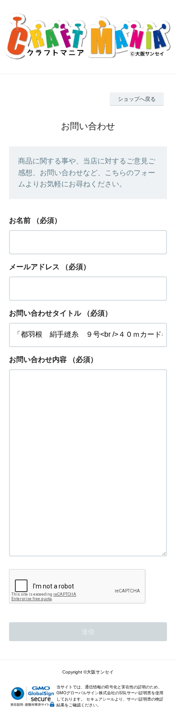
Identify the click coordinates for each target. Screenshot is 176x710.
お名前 (20, 220)
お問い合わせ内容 (38, 359)
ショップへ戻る (137, 99)
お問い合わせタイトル (45, 313)
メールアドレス (34, 267)
